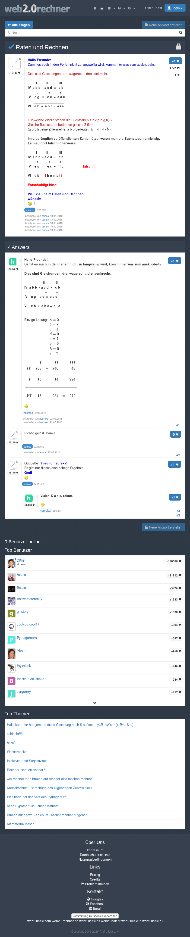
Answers (18, 247)
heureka (44, 418)
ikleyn (21, 650)
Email (96, 908)
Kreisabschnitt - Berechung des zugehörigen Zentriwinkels (49, 787)
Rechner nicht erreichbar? (26, 769)
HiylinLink (24, 665)
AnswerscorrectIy (29, 598)
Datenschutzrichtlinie (95, 854)
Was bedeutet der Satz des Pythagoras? (36, 796)
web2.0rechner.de (65, 920)
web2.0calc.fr (110, 920)
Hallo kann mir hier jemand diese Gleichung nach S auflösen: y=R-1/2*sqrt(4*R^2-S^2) (70, 724)
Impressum (95, 850)
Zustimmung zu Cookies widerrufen (95, 916)
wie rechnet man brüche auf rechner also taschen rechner (49, 778)
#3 (178, 515)
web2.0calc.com (39, 920)
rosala (21, 574)
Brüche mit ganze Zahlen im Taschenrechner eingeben (47, 814)
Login (176, 8)
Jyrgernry (24, 691)
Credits (95, 879)
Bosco (21, 587)
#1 (178, 425)
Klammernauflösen (21, 824)
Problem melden (96, 883)
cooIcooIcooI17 (28, 624)
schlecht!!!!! (15, 733)
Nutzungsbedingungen (95, 859)
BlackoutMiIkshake (30, 678)
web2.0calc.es (89, 920)
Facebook (96, 903)
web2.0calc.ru (152, 920)
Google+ (96, 899)
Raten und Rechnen (41, 47)
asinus (45, 216)
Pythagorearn (27, 637)
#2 (178, 455)
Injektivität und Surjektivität (26, 760)
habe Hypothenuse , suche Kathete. (33, 805)
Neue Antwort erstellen (165, 24)
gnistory (22, 611)
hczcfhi (12, 742)
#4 (178, 511)
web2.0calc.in (131, 920)
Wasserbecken (17, 751)
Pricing (95, 874)
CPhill (21, 560)
